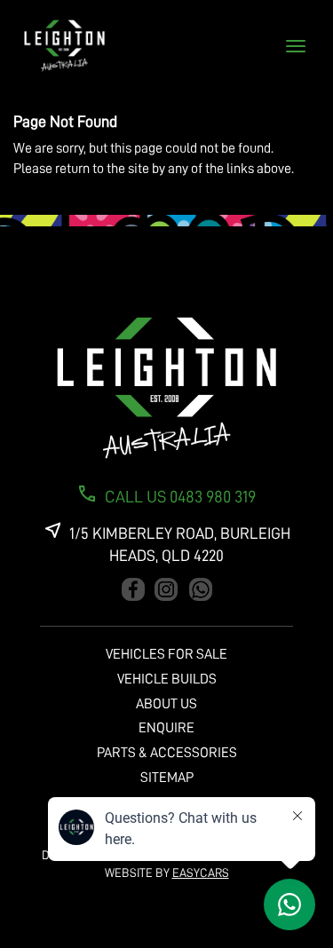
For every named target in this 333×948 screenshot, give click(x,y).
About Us (166, 704)
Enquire (166, 728)
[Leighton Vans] (166, 388)
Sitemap (167, 777)
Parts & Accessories (167, 753)
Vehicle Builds (167, 679)
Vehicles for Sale (166, 654)
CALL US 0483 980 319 (180, 496)
